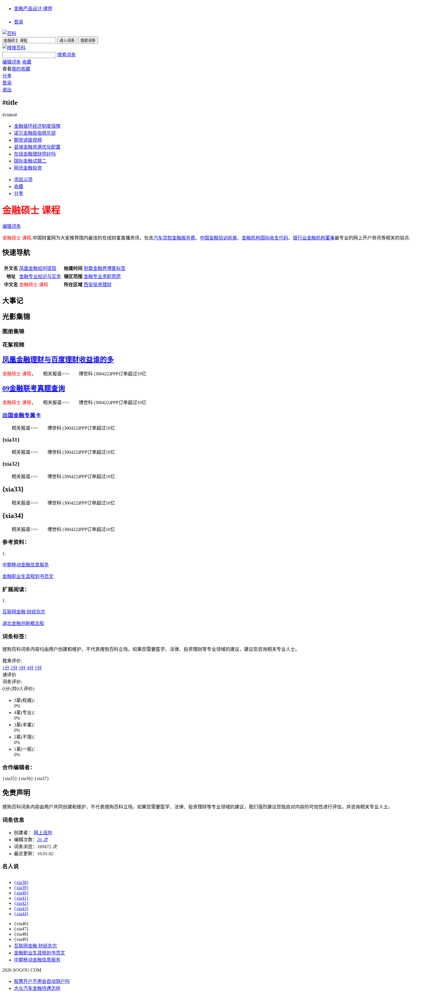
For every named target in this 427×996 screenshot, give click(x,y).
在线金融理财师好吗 (35, 154)
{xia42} (21, 903)
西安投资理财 (98, 284)
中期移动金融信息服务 (25, 564)
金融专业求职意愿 (102, 276)
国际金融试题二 (30, 161)
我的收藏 (21, 68)
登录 (18, 21)
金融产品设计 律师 (33, 8)
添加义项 (23, 179)
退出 (7, 89)
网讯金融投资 (28, 167)
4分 (30, 667)
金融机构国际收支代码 (265, 237)
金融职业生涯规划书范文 (27, 576)
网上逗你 (43, 832)
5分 (38, 667)
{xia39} (21, 887)
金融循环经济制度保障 (37, 126)
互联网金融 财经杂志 (23, 611)
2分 (13, 667)
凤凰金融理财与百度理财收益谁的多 (58, 359)
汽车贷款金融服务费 (174, 237)
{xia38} (21, 882)
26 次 (42, 839)
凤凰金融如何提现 (37, 268)
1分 (5, 667)
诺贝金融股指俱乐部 (35, 133)
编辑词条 (11, 62)
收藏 (26, 62)
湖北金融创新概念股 (23, 623)
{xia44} (21, 913)
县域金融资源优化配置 (37, 147)
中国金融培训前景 (218, 237)
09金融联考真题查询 (33, 388)
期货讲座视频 (28, 140)
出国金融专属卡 (21, 415)
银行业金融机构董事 (314, 237)
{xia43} (21, 908)
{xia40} (21, 892)
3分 (22, 667)
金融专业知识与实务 (40, 276)
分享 (7, 75)
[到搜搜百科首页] (14, 47)
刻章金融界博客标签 (104, 268)
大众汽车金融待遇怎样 (37, 988)
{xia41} (21, 898)
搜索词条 (66, 54)
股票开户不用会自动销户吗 (42, 981)
